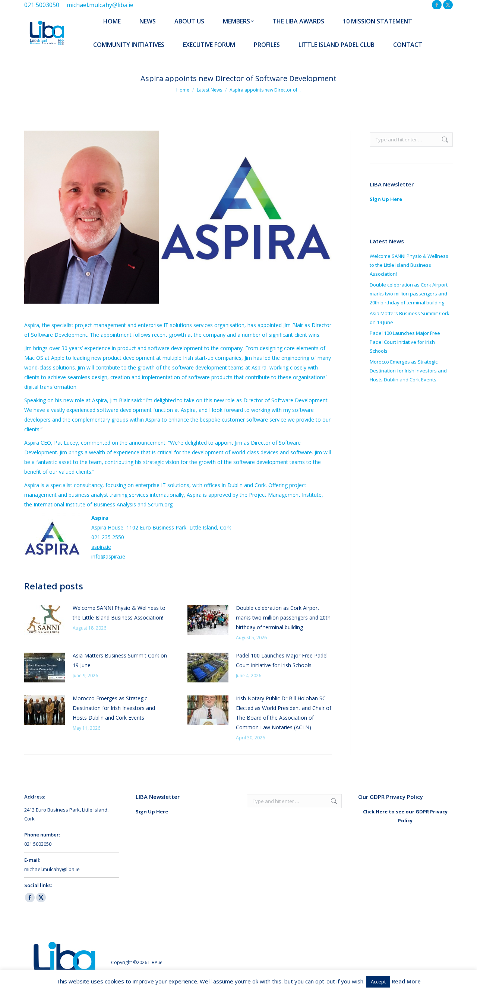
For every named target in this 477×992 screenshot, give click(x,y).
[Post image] (44, 620)
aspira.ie (101, 546)
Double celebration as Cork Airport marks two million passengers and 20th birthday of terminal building (283, 617)
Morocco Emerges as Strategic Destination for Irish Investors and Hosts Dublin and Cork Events (114, 708)
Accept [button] (378, 981)
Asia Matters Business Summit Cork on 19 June (120, 660)
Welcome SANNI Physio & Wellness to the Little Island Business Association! (119, 612)
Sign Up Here (386, 199)
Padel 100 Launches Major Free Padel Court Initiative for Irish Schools (282, 660)
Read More (406, 981)
